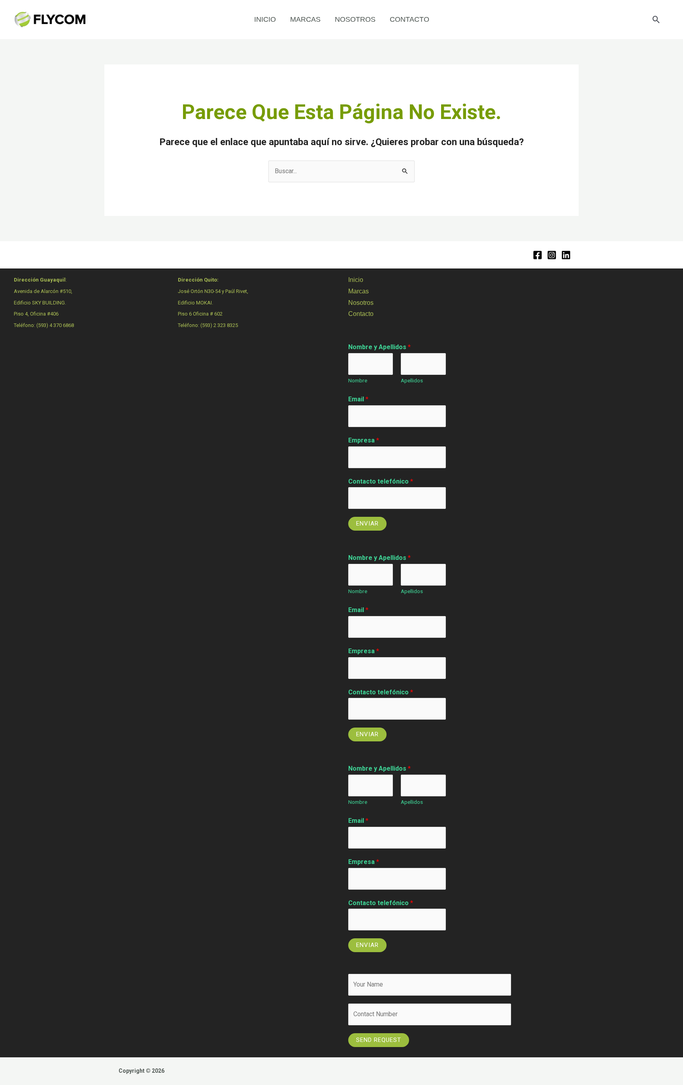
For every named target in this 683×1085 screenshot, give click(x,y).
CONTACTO (409, 19)
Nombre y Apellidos (379, 347)
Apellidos (412, 380)
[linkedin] (566, 255)
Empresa (363, 440)
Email (358, 399)
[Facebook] (537, 255)
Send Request (378, 1039)
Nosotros (361, 302)
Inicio (355, 279)
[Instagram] (552, 255)
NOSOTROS (355, 19)
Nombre (357, 380)
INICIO (265, 19)
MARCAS (305, 19)
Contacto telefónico (380, 481)
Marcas (358, 291)
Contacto (361, 313)
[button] (656, 20)
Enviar (367, 523)
